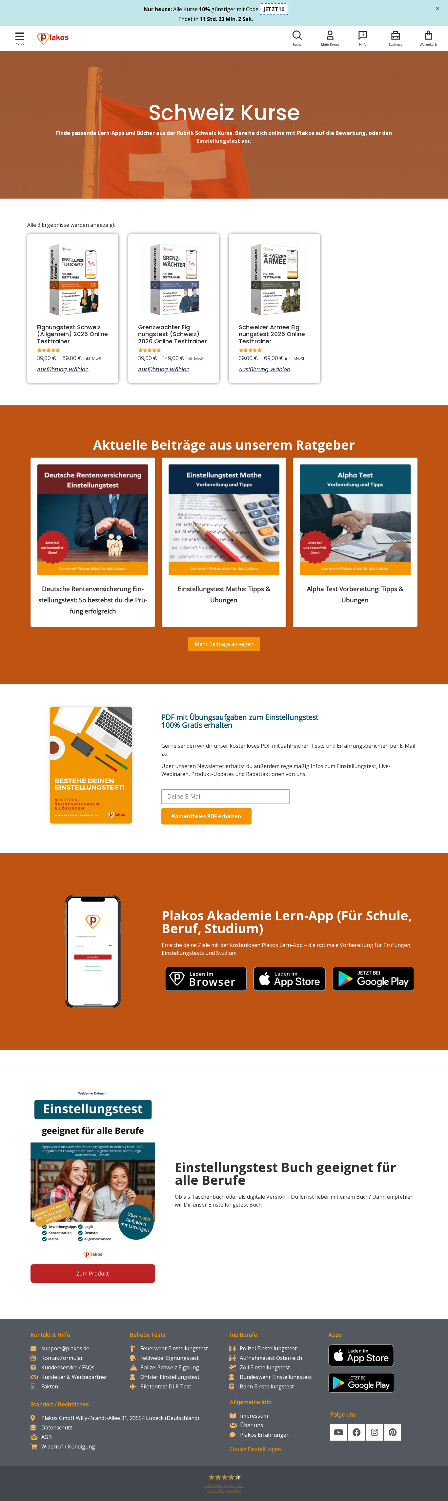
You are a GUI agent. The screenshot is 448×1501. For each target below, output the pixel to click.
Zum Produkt (92, 1273)
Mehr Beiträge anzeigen (224, 644)
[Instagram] (374, 1432)
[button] (20, 36)
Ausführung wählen (63, 369)
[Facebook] (356, 1432)
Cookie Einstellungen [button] (255, 1449)
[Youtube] (338, 1432)
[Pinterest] (392, 1432)
